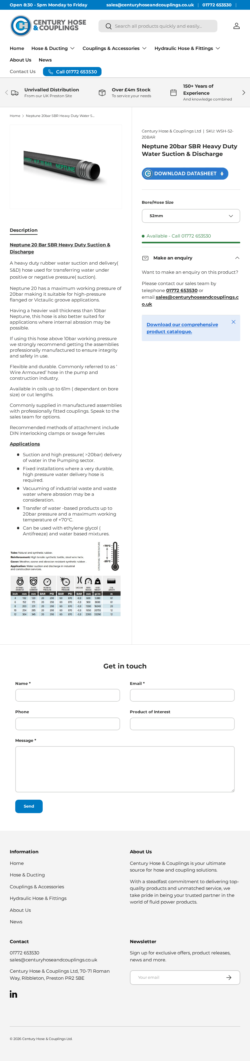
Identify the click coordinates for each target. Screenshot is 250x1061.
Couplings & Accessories (37, 887)
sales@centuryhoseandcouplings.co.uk (150, 4)
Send (29, 806)
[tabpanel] (66, 429)
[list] (66, 167)
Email (136, 683)
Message (24, 740)
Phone (22, 711)
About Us (20, 60)
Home (17, 48)
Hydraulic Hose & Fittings (38, 898)
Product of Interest (150, 711)
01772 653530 (217, 4)
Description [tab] (24, 230)
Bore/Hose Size (157, 202)
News (45, 60)
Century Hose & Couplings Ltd (171, 131)
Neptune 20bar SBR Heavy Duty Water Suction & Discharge (60, 116)
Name (21, 683)
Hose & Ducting (27, 875)
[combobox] (157, 26)
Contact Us (23, 71)
